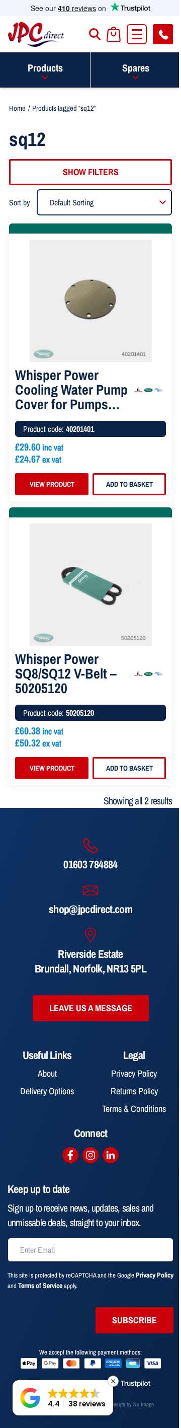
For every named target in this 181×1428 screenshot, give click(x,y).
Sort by (19, 202)
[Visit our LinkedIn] (111, 1155)
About (47, 1073)
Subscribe (134, 1320)
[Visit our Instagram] (90, 1155)
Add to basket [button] (129, 484)
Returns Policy (134, 1091)
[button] (63, 1397)
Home (17, 108)
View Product (52, 484)
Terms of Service (40, 1285)
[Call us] (163, 34)
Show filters (91, 172)
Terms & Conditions (134, 1108)
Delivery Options (47, 1091)
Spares (135, 67)
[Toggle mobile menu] (137, 34)
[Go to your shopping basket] (114, 34)
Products (45, 67)
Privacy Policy (134, 1073)
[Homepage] (36, 34)
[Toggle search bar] (95, 34)
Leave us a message (90, 1008)
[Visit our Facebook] (70, 1155)
